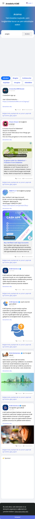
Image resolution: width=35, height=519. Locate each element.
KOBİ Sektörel (14, 269)
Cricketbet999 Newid (16, 89)
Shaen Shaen (14, 122)
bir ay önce (12, 90)
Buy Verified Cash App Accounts (16, 243)
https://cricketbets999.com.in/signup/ (16, 101)
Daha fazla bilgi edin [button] (21, 511)
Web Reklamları (14, 353)
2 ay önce (11, 126)
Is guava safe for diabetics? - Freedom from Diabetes (15, 162)
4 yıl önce (11, 409)
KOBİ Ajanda (13, 302)
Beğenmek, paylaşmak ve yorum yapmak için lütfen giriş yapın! (17, 114)
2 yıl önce (11, 270)
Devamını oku (7, 107)
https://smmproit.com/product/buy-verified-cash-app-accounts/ (15, 206)
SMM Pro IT (13, 191)
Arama (27, 34)
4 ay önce (11, 192)
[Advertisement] (17, 57)
